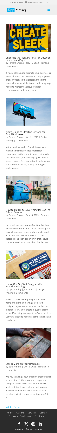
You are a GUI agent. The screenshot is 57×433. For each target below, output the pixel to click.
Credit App (39, 416)
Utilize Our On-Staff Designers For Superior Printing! (24, 285)
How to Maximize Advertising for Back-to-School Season (28, 211)
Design (44, 137)
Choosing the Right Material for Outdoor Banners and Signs (28, 59)
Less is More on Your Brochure (23, 363)
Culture (20, 412)
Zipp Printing (15, 289)
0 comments (12, 66)
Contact (43, 412)
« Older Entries (13, 407)
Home (10, 412)
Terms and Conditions (20, 416)
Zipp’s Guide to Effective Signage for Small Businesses (25, 133)
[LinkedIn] (40, 424)
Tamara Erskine (16, 62)
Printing (45, 62)
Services (32, 412)
